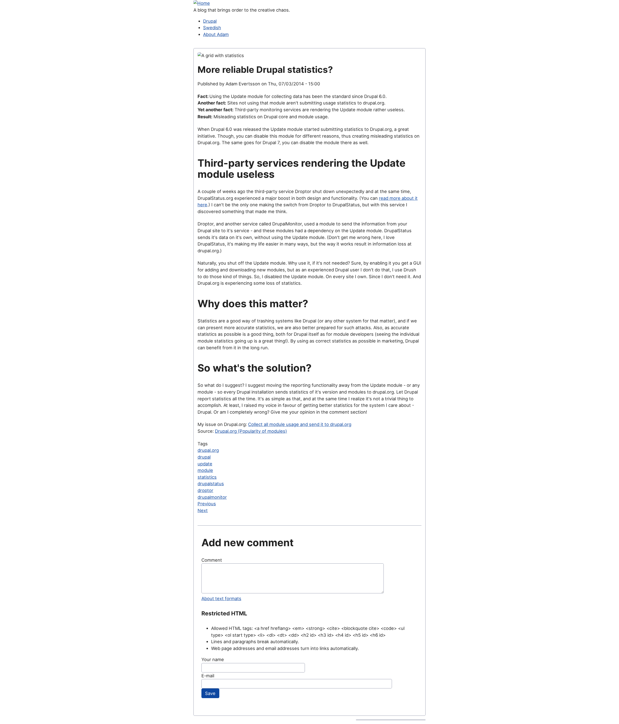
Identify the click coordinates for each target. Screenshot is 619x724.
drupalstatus (211, 483)
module (205, 470)
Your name (212, 659)
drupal (204, 457)
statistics (207, 477)
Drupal (210, 21)
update (205, 463)
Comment (211, 560)
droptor (205, 490)
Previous (207, 503)
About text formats (221, 598)
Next (203, 510)
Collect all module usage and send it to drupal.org (299, 424)
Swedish (212, 27)
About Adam (216, 34)
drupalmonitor (212, 497)
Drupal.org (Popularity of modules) (251, 431)
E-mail (207, 675)
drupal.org (208, 450)
